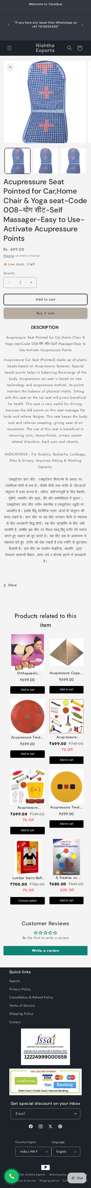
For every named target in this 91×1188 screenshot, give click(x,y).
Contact (15, 1022)
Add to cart (27, 689)
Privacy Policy (20, 989)
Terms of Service (22, 1005)
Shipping (9, 255)
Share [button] (12, 585)
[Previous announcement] (9, 25)
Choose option (27, 900)
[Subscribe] (75, 1113)
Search (14, 981)
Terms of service (26, 1180)
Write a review (45, 950)
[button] (9, 48)
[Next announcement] (82, 25)
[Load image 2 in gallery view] (45, 161)
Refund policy (57, 1174)
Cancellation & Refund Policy (31, 997)
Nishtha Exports (35, 1174)
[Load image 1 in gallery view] (17, 161)
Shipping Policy (21, 1013)
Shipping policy (49, 1180)
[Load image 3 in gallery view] (73, 161)
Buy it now (46, 313)
